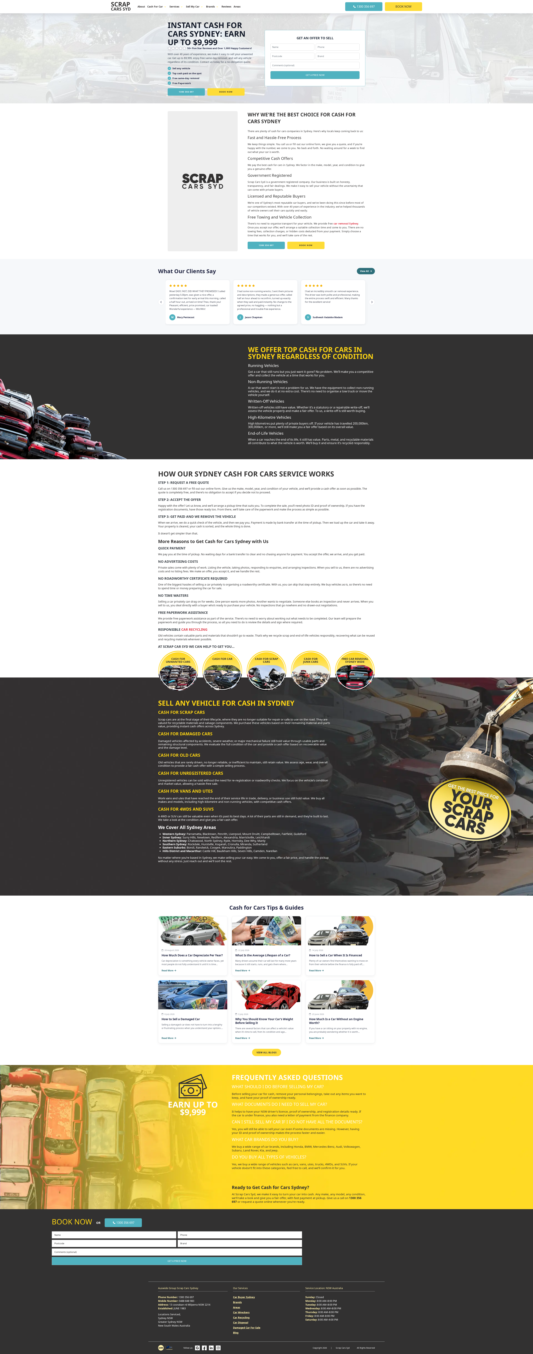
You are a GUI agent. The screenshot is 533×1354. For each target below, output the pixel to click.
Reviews (226, 6)
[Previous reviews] (161, 302)
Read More (167, 970)
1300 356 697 (365, 6)
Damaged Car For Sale (246, 1327)
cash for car (155, 6)
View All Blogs (267, 1052)
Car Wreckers (241, 1312)
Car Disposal (240, 1322)
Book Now (403, 6)
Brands (210, 6)
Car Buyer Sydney (244, 1297)
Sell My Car (192, 6)
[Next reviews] (372, 302)
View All (364, 271)
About (141, 6)
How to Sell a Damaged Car (181, 1019)
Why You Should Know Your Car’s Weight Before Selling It (264, 1021)
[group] (266, 302)
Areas (237, 6)
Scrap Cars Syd (343, 1348)
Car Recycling (194, 629)
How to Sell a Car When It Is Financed (335, 955)
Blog (235, 1332)
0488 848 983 (186, 1301)
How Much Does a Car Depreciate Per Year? (192, 955)
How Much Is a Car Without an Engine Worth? (336, 1021)
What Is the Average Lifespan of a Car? (262, 955)
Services (174, 6)
